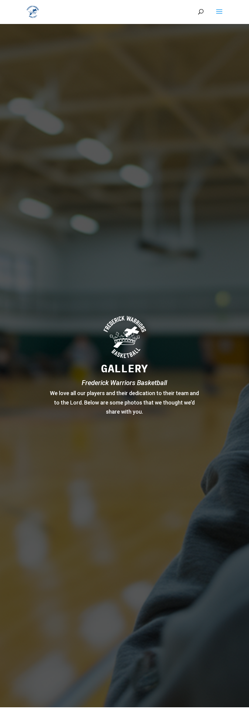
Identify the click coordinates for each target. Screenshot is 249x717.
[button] (219, 15)
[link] (32, 11)
